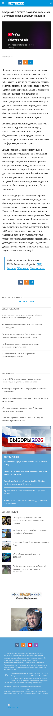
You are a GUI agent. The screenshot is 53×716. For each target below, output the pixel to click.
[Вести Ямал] (18, 3)
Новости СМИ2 (26, 302)
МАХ (39, 264)
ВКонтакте (23, 268)
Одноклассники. (37, 268)
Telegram (11, 268)
